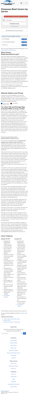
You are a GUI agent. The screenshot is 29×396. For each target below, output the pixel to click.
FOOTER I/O (14, 45)
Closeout (13, 358)
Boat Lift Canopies (13, 350)
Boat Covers (13, 345)
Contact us (22, 313)
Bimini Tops (13, 348)
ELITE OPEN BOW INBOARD (14, 42)
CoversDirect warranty (7, 296)
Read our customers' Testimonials (12, 322)
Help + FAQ (13, 363)
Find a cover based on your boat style (14, 49)
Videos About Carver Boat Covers (12, 319)
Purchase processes (13, 366)
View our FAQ (7, 320)
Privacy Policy (13, 386)
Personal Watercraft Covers (13, 353)
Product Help (13, 340)
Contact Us (13, 368)
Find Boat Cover (14, 24)
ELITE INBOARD (14, 39)
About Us (13, 374)
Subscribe (13, 381)
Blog (13, 379)
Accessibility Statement (13, 384)
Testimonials (13, 376)
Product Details (13, 343)
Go (24, 333)
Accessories (13, 355)
